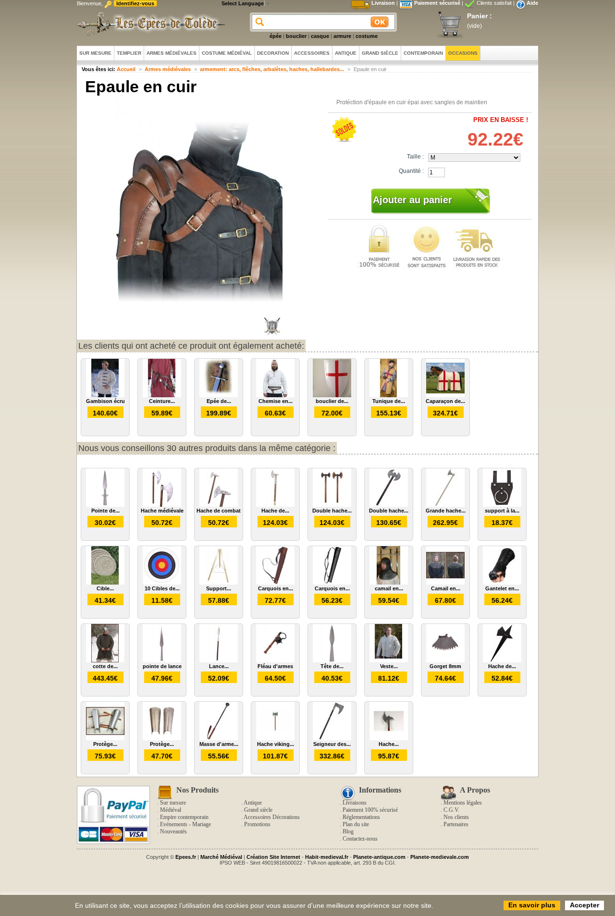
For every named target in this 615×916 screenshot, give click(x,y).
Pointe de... (105, 510)
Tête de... (332, 666)
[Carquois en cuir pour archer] (332, 583)
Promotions (257, 824)
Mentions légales (462, 802)
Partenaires (455, 824)
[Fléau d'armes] (275, 660)
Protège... (105, 744)
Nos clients (456, 817)
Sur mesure (173, 802)
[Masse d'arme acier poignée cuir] (218, 738)
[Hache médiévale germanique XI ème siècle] (388, 738)
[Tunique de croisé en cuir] (388, 395)
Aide (532, 3)
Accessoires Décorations (272, 817)
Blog (348, 831)
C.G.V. (451, 809)
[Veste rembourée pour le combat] (388, 660)
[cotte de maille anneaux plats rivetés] (105, 660)
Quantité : (411, 171)
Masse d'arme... (218, 744)
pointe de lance (162, 666)
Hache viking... (275, 744)
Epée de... (219, 401)
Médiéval (170, 809)
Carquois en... (275, 588)
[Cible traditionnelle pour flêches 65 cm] (105, 583)
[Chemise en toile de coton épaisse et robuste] (275, 395)
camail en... (389, 588)
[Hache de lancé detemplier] (502, 660)
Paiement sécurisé (437, 3)
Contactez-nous (360, 838)
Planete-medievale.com (439, 857)
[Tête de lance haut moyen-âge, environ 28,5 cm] (332, 660)
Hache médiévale (162, 510)
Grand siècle (258, 809)
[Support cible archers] (218, 583)
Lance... (219, 666)
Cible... (105, 588)
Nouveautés (173, 831)
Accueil (126, 69)
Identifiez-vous (135, 3)
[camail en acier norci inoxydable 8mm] (388, 583)
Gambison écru (105, 401)
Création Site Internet (273, 857)
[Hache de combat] (218, 505)
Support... (218, 588)
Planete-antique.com (379, 857)
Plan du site (356, 824)
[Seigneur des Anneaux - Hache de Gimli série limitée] (332, 738)
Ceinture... (162, 401)
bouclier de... (332, 401)
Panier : (479, 16)
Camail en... (445, 588)
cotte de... (105, 666)
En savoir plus (531, 905)
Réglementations (361, 817)
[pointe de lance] (162, 660)
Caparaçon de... (445, 401)
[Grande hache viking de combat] (445, 505)
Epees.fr (185, 857)
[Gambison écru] (105, 395)
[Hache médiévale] (162, 505)
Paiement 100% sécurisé (370, 809)
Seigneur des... (332, 744)
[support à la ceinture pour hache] (502, 505)
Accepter (584, 905)
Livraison (383, 3)
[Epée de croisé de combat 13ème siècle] (218, 395)
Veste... (389, 666)
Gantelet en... (502, 588)
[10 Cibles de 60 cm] (162, 583)
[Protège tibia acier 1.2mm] (162, 738)
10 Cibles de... (162, 588)
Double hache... (332, 510)
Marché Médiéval (221, 857)
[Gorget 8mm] (445, 660)
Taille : (415, 156)
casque (320, 36)
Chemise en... (275, 401)
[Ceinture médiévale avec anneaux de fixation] (162, 395)
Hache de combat (219, 510)
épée (276, 36)
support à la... (502, 510)
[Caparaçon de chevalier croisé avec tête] (445, 395)
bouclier (296, 36)
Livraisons (355, 802)
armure (342, 36)
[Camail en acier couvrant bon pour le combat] (445, 583)
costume (367, 36)
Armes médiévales (168, 69)
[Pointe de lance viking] (105, 505)
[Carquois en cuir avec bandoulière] (275, 583)
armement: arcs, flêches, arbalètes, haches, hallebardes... (272, 69)
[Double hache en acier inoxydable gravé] (388, 505)
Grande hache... (446, 510)
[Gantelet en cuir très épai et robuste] (502, 583)
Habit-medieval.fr (326, 857)
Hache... (389, 744)
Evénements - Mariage (185, 824)
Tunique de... (388, 401)
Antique (253, 802)
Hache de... (275, 510)
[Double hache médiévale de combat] (332, 505)
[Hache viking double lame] (275, 738)
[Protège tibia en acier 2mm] (105, 738)
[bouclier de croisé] (332, 395)
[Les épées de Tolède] (149, 24)
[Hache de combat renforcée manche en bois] (275, 505)
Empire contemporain (184, 817)
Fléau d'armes (275, 666)
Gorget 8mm (445, 666)
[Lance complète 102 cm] (218, 660)
